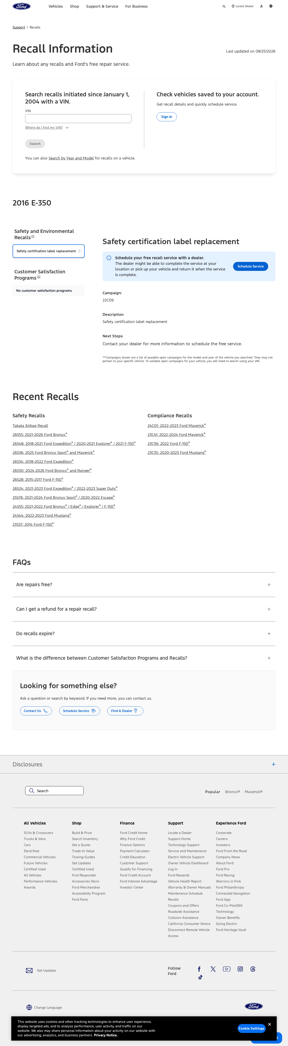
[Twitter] (213, 969)
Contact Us (32, 711)
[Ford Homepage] (254, 1006)
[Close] (269, 1028)
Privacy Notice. (106, 1035)
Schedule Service (76, 711)
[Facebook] (200, 969)
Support (19, 27)
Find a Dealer (121, 711)
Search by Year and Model (71, 158)
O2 (38, 277)
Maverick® (254, 791)
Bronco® (232, 791)
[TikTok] (200, 977)
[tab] (49, 251)
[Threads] (253, 969)
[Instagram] (240, 969)
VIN (28, 111)
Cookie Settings (251, 1028)
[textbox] (54, 790)
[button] (94, 825)
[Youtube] (226, 969)
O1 (32, 236)
